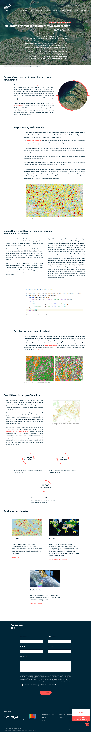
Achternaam (52, 637)
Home (5, 66)
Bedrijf (22, 647)
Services (48, 11)
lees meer (33, 603)
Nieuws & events (59, 11)
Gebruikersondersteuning (61, 5)
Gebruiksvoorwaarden (59, 729)
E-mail (50, 647)
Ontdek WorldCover (55, 559)
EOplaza (84, 11)
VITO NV (16, 729)
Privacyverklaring (70, 729)
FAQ (43, 721)
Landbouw (52, 22)
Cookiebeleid (79, 729)
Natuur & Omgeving (64, 22)
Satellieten (40, 11)
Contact (85, 729)
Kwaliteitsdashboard (48, 714)
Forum (44, 717)
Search (47, 5)
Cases (32, 11)
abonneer (80, 718)
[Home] (8, 7)
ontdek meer (16, 557)
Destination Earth (51, 345)
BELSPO (35, 730)
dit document (39, 349)
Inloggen (77, 5)
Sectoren (24, 11)
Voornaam (23, 637)
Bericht (22, 657)
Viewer (77, 11)
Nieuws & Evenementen (66, 714)
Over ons (70, 11)
